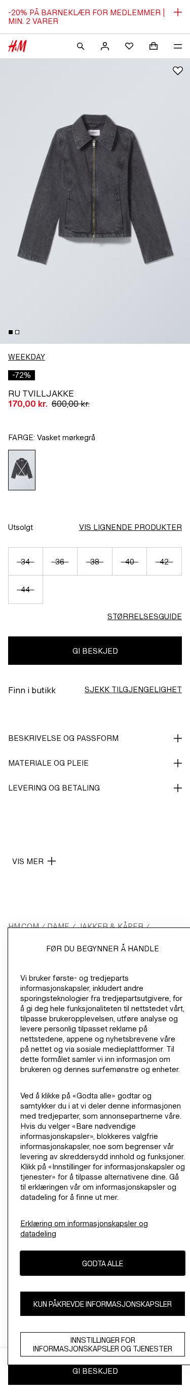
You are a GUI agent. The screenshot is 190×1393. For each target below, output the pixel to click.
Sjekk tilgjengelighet (133, 689)
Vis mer (28, 861)
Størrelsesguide (144, 616)
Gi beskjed (95, 651)
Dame (58, 926)
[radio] (22, 470)
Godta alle (102, 1263)
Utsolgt (20, 527)
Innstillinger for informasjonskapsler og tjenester (102, 1344)
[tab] (10, 332)
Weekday (26, 356)
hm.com (23, 926)
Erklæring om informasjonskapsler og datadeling (84, 1228)
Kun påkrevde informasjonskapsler (102, 1304)
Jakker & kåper (110, 926)
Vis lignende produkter (130, 527)
